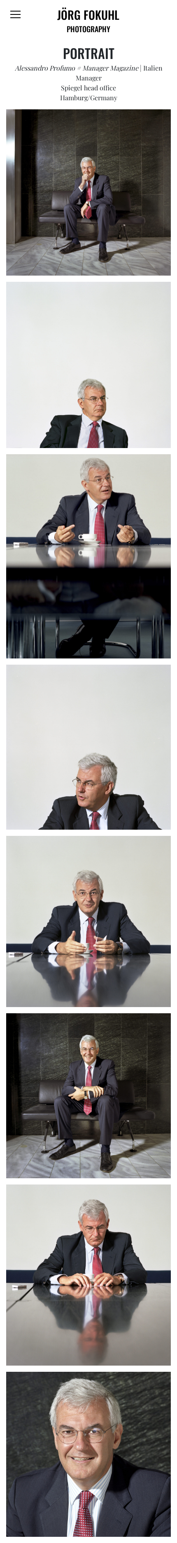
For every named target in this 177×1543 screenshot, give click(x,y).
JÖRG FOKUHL (88, 20)
